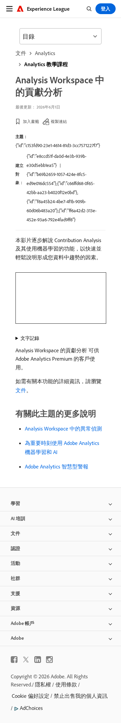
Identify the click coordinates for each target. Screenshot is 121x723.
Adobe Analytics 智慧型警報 (56, 466)
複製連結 (59, 121)
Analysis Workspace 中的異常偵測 (63, 428)
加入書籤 (31, 121)
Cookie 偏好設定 (30, 695)
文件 (20, 53)
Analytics (45, 53)
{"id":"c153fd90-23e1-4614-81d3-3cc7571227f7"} (57, 145)
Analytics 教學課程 (46, 64)
